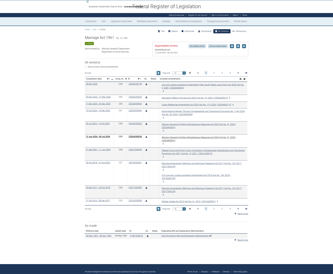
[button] (189, 73)
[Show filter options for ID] (139, 79)
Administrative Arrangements (188, 21)
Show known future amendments (103, 67)
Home (87, 29)
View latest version (197, 46)
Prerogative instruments (218, 21)
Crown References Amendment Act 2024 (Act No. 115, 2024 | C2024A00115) (196, 104)
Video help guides (240, 272)
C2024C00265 (135, 123)
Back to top (242, 214)
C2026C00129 (135, 84)
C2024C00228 (135, 136)
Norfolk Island (240, 21)
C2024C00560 (135, 110)
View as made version (218, 46)
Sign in (220, 15)
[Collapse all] (244, 79)
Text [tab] (163, 31)
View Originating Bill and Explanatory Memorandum (185, 236)
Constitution (91, 21)
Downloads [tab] (206, 31)
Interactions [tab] (241, 31)
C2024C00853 (135, 104)
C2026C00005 (135, 97)
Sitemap (226, 272)
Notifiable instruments (147, 21)
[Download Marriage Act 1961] (146, 84)
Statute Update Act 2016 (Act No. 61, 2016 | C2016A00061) (189, 201)
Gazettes (166, 21)
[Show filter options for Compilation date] (108, 79)
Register (197, 15)
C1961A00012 (136, 236)
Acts (104, 21)
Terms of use (192, 272)
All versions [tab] (223, 31)
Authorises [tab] (189, 31)
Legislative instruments (121, 21)
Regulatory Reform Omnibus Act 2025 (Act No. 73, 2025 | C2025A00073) (195, 98)
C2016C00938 (135, 200)
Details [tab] (174, 31)
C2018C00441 (135, 162)
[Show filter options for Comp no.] (126, 79)
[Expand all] (240, 79)
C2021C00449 (135, 149)
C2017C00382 (135, 187)
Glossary (204, 272)
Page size (166, 73)
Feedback (215, 272)
